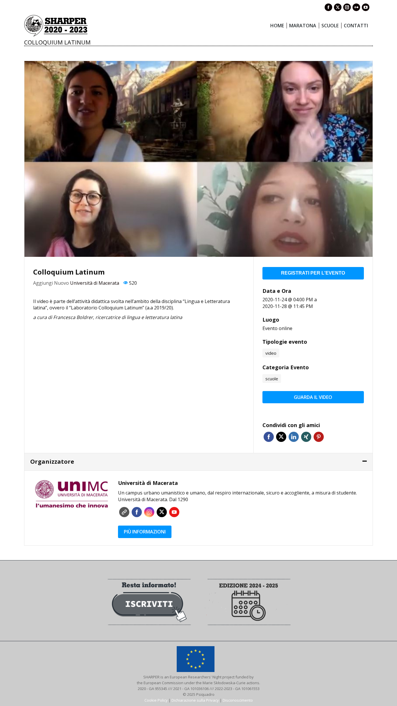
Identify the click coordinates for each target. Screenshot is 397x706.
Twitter (281, 437)
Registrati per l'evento (313, 272)
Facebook (269, 437)
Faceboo (137, 512)
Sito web (124, 512)
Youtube (174, 512)
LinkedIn (294, 437)
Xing (306, 437)
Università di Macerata (94, 283)
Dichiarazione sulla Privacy (195, 700)
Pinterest (319, 437)
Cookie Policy (156, 700)
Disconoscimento (238, 700)
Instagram (149, 512)
